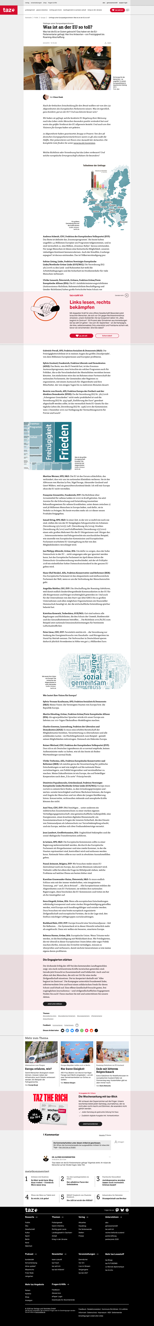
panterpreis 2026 (112, 1239)
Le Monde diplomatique (114, 1267)
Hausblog (82, 1226)
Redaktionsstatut (94, 1309)
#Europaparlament (83, 1016)
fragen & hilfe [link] (52, 3)
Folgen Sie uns (109, 1210)
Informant (83, 1312)
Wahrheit (28, 1246)
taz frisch (55, 1263)
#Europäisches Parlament (67, 1016)
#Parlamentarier (96, 1016)
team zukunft (57, 1259)
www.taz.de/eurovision (84, 143)
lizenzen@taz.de (40, 1312)
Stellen (81, 1233)
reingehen (29, 1276)
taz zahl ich (109, 1229)
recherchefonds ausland (114, 1233)
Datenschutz (92, 1312)
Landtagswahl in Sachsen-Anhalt (62, 1234)
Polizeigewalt (57, 1222)
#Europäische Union (50, 1016)
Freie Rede (29, 1273)
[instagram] (127, 1211)
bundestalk (29, 1259)
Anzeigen (28, 1300)
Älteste (108, 1135)
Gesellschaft (30, 1229)
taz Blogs (109, 1260)
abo (106, 1222)
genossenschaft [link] (112, 3)
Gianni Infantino (58, 1226)
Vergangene (83, 1269)
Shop (27, 1297)
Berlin (27, 1239)
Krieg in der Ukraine (59, 1239)
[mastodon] (117, 1211)
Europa (43, 17)
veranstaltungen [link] (36, 3)
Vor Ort (81, 1263)
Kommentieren (58, 1025)
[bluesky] (122, 1211)
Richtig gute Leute (59, 1229)
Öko (26, 1226)
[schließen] (127, 295)
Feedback (56, 1290)
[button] (127, 10)
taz (31, 1210)
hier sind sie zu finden (67, 1147)
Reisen (27, 1290)
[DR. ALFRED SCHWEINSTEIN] (46, 1158)
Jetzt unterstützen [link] (55, 1004)
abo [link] (104, 3)
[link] (30, 10)
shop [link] (45, 3)
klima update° (30, 1266)
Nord (27, 1243)
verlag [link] (27, 3)
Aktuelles (82, 1222)
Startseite (28, 17)
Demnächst (83, 1259)
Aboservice (56, 1293)
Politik (36, 17)
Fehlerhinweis (69, 1025)
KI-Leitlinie (123, 1309)
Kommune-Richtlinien (110, 1309)
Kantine (28, 1294)
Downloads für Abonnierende (63, 1300)
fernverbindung (31, 1263)
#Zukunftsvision (48, 1019)
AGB (109, 1312)
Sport (27, 1236)
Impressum (102, 1312)
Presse (81, 1236)
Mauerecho (29, 1269)
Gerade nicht (119, 295)
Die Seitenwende (85, 1229)
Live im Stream (84, 1266)
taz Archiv (109, 1270)
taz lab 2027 (83, 1273)
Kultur (27, 1233)
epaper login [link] (123, 3)
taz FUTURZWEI (111, 1263)
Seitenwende (117, 1312)
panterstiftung (110, 1236)
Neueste (102, 1135)
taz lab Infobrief (58, 1269)
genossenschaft (111, 1226)
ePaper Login (57, 1296)
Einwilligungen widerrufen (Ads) (91, 1316)
